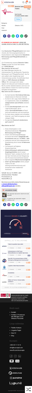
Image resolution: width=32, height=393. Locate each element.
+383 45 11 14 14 (15, 345)
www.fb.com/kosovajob (17, 350)
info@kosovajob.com (16, 347)
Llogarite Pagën (16, 330)
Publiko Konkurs (16, 328)
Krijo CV (13, 333)
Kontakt (13, 312)
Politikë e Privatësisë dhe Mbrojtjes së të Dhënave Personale (18, 316)
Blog (12, 336)
